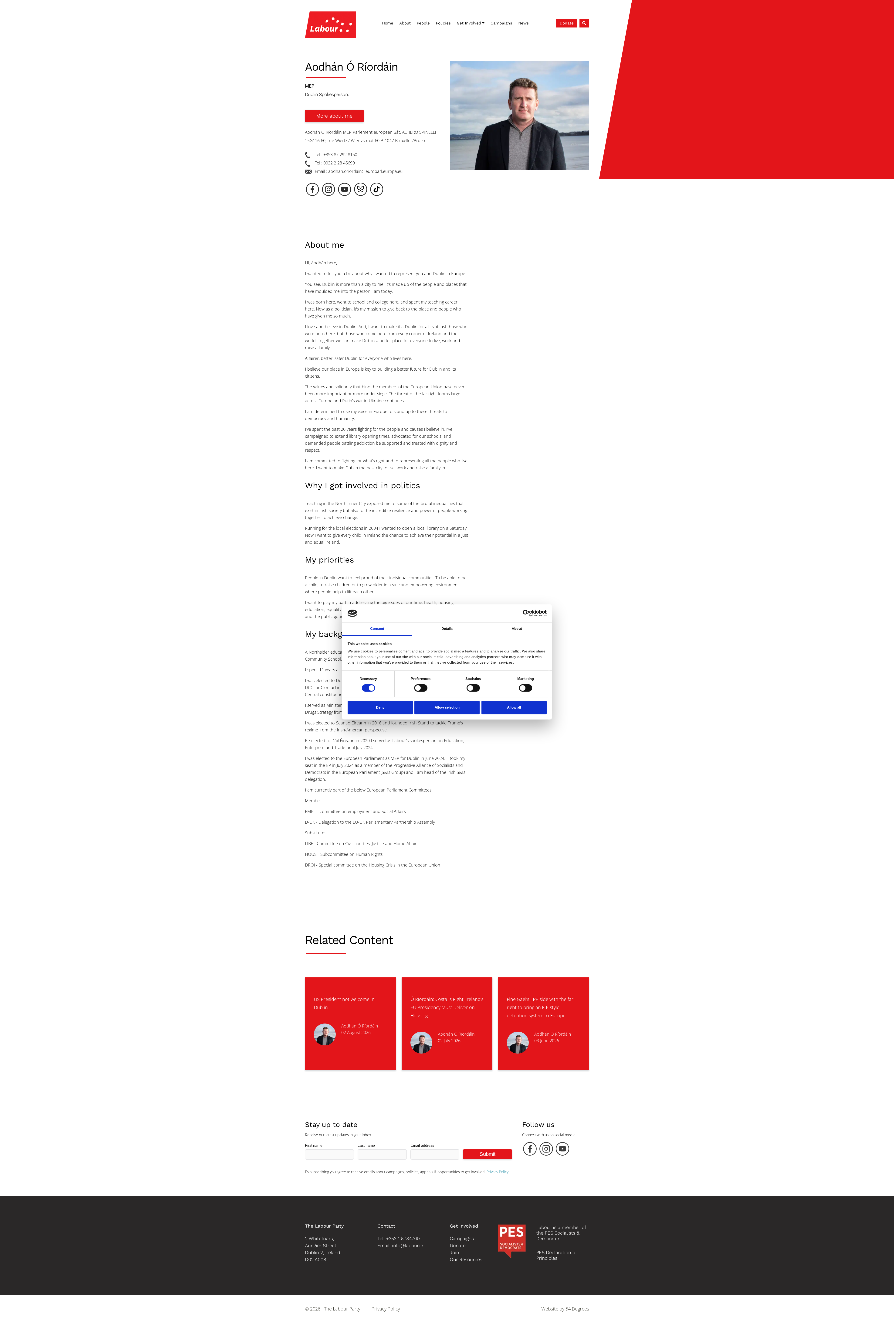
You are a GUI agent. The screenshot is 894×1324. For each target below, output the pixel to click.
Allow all (514, 707)
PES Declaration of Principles (556, 1255)
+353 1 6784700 (403, 1238)
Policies (443, 23)
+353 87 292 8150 (340, 154)
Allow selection (447, 707)
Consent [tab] (377, 629)
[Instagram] (546, 1150)
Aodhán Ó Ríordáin (359, 1026)
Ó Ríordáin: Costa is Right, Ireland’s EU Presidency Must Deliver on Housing (446, 1007)
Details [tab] (447, 629)
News (523, 23)
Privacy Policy (497, 1171)
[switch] (420, 688)
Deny (380, 707)
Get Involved (469, 23)
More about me (334, 116)
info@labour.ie (407, 1245)
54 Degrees (577, 1309)
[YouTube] (562, 1150)
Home (387, 23)
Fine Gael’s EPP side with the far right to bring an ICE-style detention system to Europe (540, 1007)
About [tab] (517, 629)
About (405, 23)
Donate (567, 23)
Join (454, 1252)
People (423, 23)
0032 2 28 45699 (339, 163)
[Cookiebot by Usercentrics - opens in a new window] (526, 613)
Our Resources (466, 1259)
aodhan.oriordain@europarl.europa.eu (365, 171)
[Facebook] (530, 1150)
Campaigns (501, 23)
